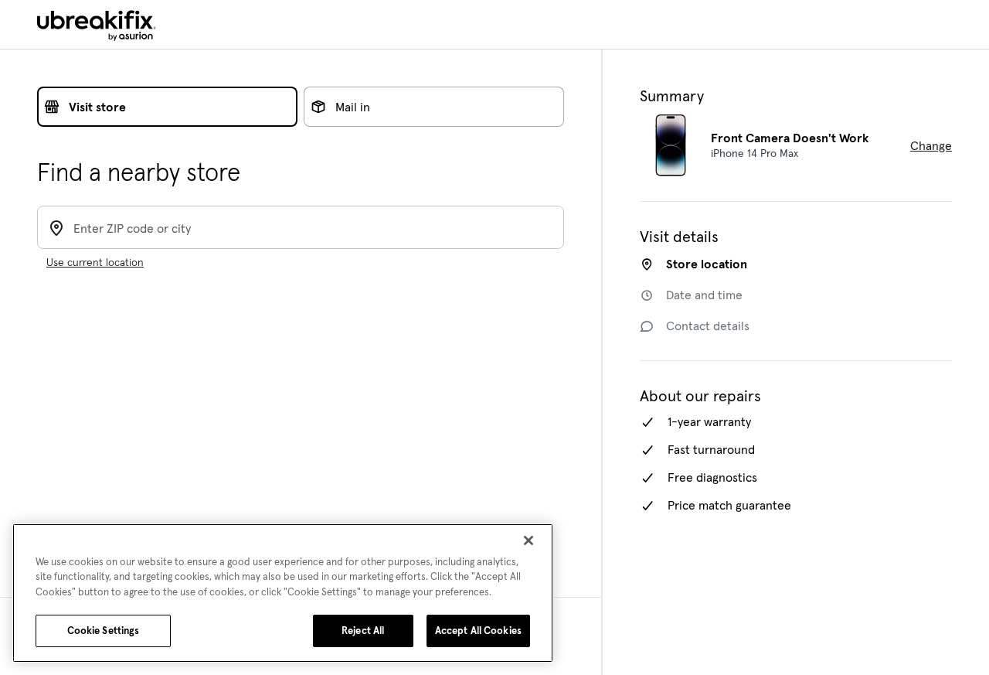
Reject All (363, 630)
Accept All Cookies (478, 630)
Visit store (97, 106)
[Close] (528, 540)
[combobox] (313, 226)
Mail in (352, 106)
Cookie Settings (103, 630)
